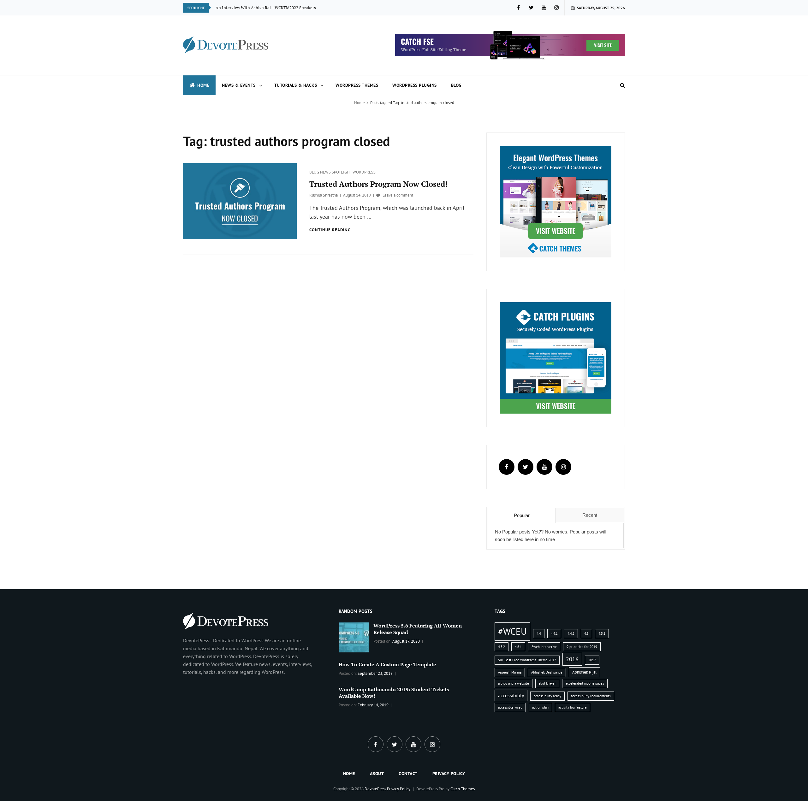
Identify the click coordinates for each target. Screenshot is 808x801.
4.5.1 (601, 633)
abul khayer (547, 683)
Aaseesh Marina (509, 672)
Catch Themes (462, 789)
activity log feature (572, 707)
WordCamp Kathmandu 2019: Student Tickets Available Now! (394, 692)
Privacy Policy (448, 773)
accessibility (511, 695)
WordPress (364, 172)
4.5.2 (501, 647)
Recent (589, 515)
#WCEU (512, 631)
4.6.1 (518, 647)
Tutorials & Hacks (295, 85)
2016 (572, 659)
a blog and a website (513, 683)
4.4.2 (570, 633)
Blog (456, 85)
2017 (592, 660)
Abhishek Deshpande (546, 672)
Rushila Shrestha (323, 195)
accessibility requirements (591, 696)
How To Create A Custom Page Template (387, 664)
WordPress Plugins (414, 85)
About (377, 773)
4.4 (539, 633)
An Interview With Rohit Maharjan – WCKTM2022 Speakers (270, 7)
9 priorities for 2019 (582, 647)
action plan (540, 707)
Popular (522, 515)
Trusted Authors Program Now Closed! (378, 184)
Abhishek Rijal (584, 672)
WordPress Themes (357, 85)
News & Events (239, 85)
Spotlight (342, 172)
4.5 (586, 633)
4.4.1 (554, 633)
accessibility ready (547, 696)
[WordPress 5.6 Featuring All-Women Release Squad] (354, 637)
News (326, 172)
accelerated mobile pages (585, 683)
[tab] (522, 515)
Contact (408, 773)
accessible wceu (510, 707)
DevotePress (375, 789)
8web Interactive (544, 647)
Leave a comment (398, 195)
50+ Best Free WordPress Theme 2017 (527, 660)
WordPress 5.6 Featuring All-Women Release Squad (417, 629)
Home (203, 85)
